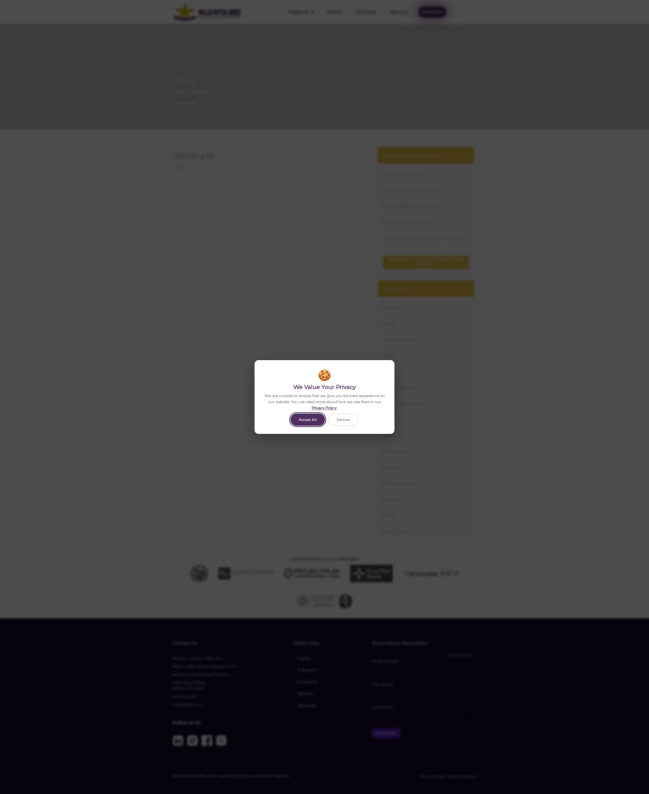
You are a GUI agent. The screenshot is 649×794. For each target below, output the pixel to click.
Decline (343, 419)
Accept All (308, 419)
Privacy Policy (324, 408)
